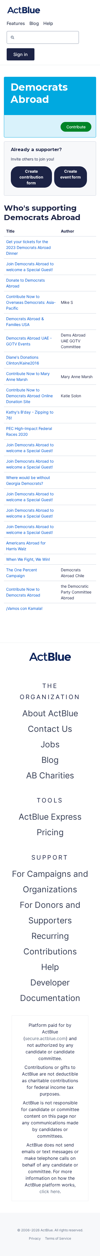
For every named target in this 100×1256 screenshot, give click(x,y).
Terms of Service (58, 1238)
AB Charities (50, 775)
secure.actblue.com (45, 1038)
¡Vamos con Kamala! (24, 608)
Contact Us (50, 729)
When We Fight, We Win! (28, 559)
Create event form (70, 174)
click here (49, 1191)
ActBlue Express (50, 817)
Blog (34, 23)
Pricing (50, 832)
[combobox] (18, 36)
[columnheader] (31, 231)
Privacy (35, 1238)
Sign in (20, 54)
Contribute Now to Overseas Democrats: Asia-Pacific (31, 302)
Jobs (50, 744)
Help (48, 23)
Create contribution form (31, 177)
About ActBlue (50, 713)
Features (16, 23)
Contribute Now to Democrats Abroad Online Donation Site (29, 396)
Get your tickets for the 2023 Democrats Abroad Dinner (28, 247)
